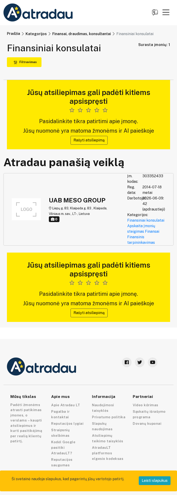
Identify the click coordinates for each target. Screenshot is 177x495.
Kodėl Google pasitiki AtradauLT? (63, 447)
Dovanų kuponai (147, 423)
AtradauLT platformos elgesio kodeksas (107, 453)
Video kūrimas (145, 405)
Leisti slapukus (155, 480)
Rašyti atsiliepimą (89, 140)
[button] (165, 12)
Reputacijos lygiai (67, 423)
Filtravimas (28, 62)
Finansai (152, 231)
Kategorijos (36, 34)
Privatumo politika (108, 417)
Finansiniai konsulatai (145, 220)
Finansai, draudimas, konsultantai (81, 34)
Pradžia (13, 33)
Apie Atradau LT (65, 405)
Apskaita (135, 226)
